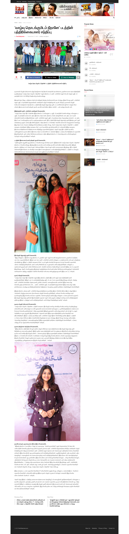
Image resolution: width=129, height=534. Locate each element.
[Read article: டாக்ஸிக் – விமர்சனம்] (89, 162)
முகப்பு (18, 17)
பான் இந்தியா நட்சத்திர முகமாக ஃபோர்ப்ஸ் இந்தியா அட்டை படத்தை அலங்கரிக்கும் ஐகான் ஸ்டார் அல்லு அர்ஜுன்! (98, 110)
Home (15, 22)
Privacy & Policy (31, 1)
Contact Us (39, 1)
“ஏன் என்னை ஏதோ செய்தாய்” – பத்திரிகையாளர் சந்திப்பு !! (105, 121)
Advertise (24, 1)
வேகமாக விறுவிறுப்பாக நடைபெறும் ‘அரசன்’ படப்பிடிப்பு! (104, 150)
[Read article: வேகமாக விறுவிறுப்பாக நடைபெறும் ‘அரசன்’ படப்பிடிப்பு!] (89, 152)
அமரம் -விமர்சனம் (101, 130)
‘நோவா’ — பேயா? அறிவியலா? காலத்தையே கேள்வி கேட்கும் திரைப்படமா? (100, 81)
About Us (19, 1)
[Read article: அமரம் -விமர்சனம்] (89, 132)
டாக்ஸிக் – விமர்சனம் (95, 74)
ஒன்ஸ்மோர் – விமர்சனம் (95, 62)
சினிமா (20, 22)
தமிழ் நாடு (24, 17)
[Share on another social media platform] (78, 77)
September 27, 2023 (33, 36)
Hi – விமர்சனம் (93, 68)
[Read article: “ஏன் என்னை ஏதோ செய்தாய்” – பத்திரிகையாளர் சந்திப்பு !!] (89, 123)
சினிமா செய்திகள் (27, 22)
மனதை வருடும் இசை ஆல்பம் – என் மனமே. (95, 54)
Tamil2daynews (20, 36)
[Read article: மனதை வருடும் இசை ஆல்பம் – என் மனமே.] (99, 39)
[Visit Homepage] (19, 9)
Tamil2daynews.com (23, 528)
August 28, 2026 (90, 114)
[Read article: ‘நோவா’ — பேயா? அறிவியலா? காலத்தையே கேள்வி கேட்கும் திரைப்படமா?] (89, 142)
